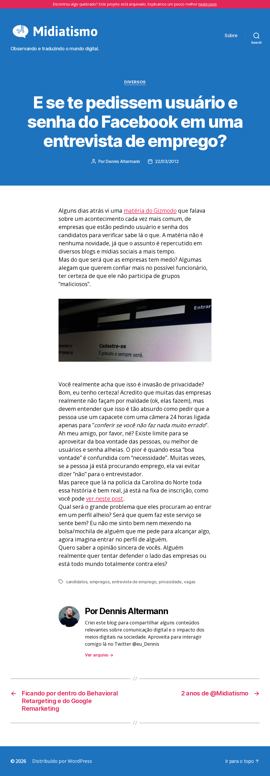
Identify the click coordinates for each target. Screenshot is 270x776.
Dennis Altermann (123, 161)
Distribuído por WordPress (62, 761)
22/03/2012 (167, 161)
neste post (207, 4)
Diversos (135, 82)
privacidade (170, 581)
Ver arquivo (99, 655)
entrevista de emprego (134, 581)
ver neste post (104, 498)
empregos (100, 581)
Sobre (231, 35)
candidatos (76, 581)
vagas (189, 581)
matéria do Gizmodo (150, 210)
